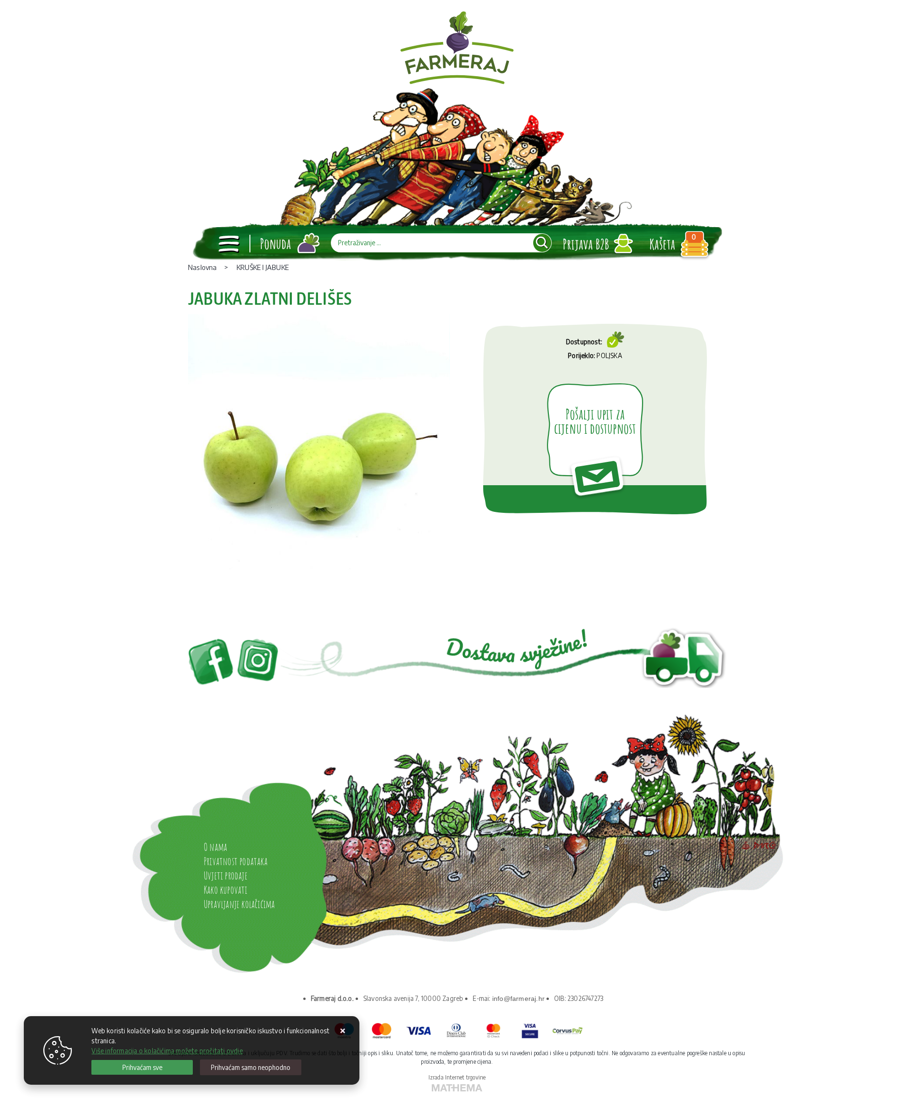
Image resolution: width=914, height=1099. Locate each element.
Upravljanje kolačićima (239, 904)
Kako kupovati (226, 889)
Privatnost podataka (236, 861)
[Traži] (542, 243)
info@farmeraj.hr (518, 998)
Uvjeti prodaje (226, 875)
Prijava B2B (586, 244)
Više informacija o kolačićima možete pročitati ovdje (166, 1051)
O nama (215, 846)
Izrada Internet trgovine (457, 1077)
